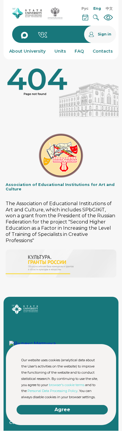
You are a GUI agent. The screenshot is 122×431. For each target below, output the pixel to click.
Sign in (104, 34)
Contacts (103, 51)
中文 (109, 8)
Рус (85, 8)
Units (60, 51)
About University (27, 51)
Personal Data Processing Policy (53, 391)
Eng (97, 8)
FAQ (79, 51)
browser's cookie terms (66, 385)
